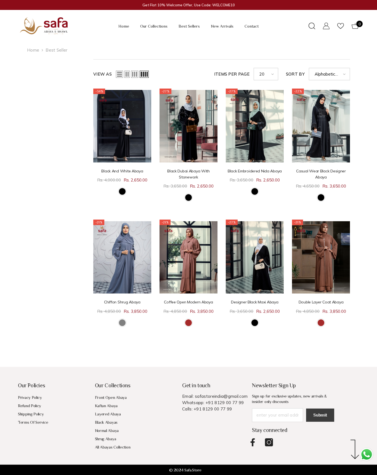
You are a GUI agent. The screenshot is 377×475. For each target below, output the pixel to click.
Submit (320, 415)
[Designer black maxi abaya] (255, 257)
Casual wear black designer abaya (321, 174)
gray (122, 323)
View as (102, 74)
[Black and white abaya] (122, 126)
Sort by (295, 74)
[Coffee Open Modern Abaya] (188, 257)
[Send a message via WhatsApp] (366, 454)
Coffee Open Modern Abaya (188, 302)
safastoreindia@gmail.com (221, 396)
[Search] (312, 25)
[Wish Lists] (340, 26)
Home (33, 50)
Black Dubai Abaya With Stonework (188, 174)
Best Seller (56, 50)
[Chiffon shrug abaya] (122, 257)
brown (188, 323)
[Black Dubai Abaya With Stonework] (188, 126)
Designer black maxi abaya (254, 302)
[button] (119, 74)
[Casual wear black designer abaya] (321, 126)
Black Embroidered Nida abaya (255, 171)
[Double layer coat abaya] (321, 257)
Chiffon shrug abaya (122, 302)
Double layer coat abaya (321, 302)
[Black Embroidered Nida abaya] (255, 126)
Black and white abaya (122, 171)
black (122, 191)
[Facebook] (252, 442)
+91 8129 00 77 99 (225, 402)
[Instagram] (269, 442)
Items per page (231, 74)
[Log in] (326, 26)
